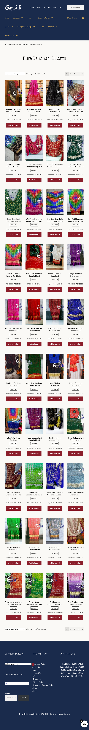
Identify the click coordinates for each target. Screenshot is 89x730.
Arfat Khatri (9, 36)
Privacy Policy (37, 682)
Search (7, 693)
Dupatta (16, 18)
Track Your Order (38, 664)
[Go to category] (33, 664)
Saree (29, 18)
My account (36, 679)
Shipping (36, 688)
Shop (32, 7)
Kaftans (51, 27)
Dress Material (44, 18)
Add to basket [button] (13, 125)
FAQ (60, 7)
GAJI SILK (44, 714)
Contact (47, 7)
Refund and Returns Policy (42, 685)
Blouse (7, 27)
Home (10, 44)
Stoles (41, 27)
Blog (54, 7)
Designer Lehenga (24, 27)
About (39, 7)
